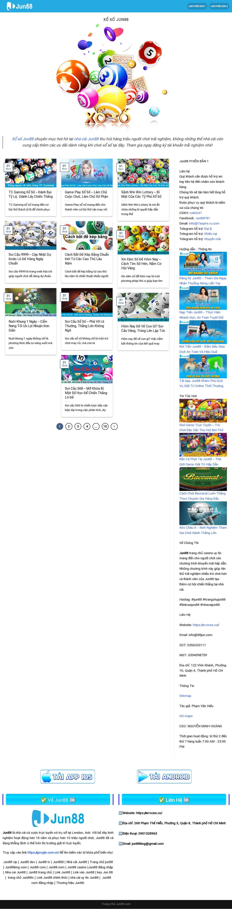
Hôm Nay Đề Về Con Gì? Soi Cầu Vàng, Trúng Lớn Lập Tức (143, 328)
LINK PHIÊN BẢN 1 (197, 6)
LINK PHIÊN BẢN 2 (219, 6)
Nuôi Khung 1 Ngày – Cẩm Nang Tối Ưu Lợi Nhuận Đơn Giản (29, 326)
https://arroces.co (205, 625)
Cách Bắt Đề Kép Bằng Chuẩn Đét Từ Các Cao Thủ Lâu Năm (87, 259)
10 (105, 426)
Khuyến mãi (212, 239)
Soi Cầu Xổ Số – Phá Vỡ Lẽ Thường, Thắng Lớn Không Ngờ (84, 326)
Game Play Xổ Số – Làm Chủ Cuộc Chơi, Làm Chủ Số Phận (86, 194)
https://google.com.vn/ (43, 853)
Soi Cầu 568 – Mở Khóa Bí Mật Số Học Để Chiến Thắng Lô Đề (86, 393)
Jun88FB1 (202, 218)
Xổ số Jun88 (22, 139)
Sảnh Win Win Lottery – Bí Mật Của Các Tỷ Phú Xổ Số (141, 194)
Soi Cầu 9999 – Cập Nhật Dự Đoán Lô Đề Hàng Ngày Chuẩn (30, 259)
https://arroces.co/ (149, 813)
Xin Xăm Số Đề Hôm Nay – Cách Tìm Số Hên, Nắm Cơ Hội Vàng (141, 263)
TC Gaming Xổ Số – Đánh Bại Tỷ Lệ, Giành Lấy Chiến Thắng (31, 194)
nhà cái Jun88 (86, 139)
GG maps (186, 716)
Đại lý (208, 229)
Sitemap (185, 696)
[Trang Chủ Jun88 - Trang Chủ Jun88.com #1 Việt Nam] (20, 6)
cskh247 (196, 213)
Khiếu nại (210, 234)
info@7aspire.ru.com (204, 223)
